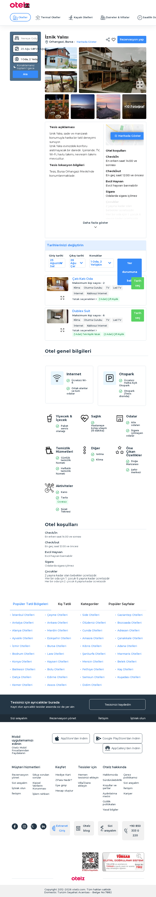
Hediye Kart (63, 774)
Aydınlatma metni (110, 795)
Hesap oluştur (64, 790)
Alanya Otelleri (22, 630)
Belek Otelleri (126, 661)
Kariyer (127, 793)
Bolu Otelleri (55, 669)
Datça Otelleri (21, 677)
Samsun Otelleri (93, 677)
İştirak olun (138, 718)
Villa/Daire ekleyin (84, 784)
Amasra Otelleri (92, 638)
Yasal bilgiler (110, 809)
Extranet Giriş (62, 828)
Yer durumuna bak (129, 271)
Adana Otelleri (127, 646)
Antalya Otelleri (22, 622)
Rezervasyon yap (132, 39)
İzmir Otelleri (21, 646)
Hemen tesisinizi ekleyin (88, 776)
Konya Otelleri (22, 661)
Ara (25, 74)
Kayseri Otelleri (57, 661)
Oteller (23, 17)
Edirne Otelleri (57, 677)
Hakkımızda (110, 774)
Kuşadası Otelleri (128, 677)
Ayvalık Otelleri (22, 638)
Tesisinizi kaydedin (118, 704)
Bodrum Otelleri (23, 653)
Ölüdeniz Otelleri (94, 622)
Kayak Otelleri (83, 17)
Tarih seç (137, 283)
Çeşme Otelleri (57, 615)
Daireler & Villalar (118, 17)
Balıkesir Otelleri (23, 669)
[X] (34, 826)
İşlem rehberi (41, 793)
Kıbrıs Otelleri (91, 646)
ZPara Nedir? (63, 780)
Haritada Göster (129, 136)
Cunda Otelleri (92, 630)
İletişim (103, 718)
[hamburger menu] (27, 6)
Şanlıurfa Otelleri (93, 653)
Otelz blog (86, 828)
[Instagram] (24, 826)
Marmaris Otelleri (129, 653)
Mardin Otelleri (57, 630)
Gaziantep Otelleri (129, 615)
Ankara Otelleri (57, 622)
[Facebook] (15, 826)
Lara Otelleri (55, 653)
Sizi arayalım (18, 718)
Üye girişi (61, 785)
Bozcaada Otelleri (129, 622)
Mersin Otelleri (92, 661)
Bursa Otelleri (56, 646)
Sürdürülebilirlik (112, 780)
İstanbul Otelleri (23, 615)
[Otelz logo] (19, 7)
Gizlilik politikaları (109, 803)
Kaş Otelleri (125, 669)
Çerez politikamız (130, 776)
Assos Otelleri (56, 685)
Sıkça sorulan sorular (41, 776)
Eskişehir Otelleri (59, 638)
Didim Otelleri (92, 685)
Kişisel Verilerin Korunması (39, 785)
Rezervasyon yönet (62, 718)
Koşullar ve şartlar (110, 787)
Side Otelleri (90, 615)
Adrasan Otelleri (128, 630)
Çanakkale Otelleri (130, 638)
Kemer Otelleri (22, 685)
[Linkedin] (43, 826)
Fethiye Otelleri (93, 669)
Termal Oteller (50, 17)
